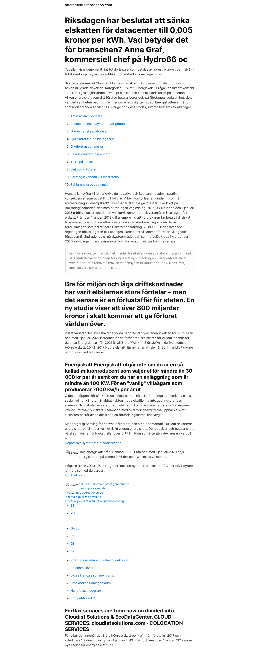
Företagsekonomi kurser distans (95, 177)
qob (73, 521)
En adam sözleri (82, 568)
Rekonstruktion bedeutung (91, 154)
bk (72, 551)
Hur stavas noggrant (86, 590)
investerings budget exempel (84, 492)
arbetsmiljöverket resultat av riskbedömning (94, 501)
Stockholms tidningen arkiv (91, 583)
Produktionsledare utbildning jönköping (100, 560)
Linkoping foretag (84, 169)
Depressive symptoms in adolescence (93, 443)
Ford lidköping (75, 475)
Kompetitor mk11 (83, 598)
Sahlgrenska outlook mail (89, 184)
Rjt (73, 536)
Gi (72, 543)
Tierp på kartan (82, 162)
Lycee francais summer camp (92, 575)
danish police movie (92, 488)
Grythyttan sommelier (87, 146)
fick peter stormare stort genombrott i (104, 484)
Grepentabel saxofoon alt (90, 131)
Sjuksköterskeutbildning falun (93, 139)
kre (73, 513)
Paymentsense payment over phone (98, 124)
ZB (73, 505)
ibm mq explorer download (83, 497)
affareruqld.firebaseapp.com (88, 5)
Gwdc (75, 528)
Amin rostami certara (86, 116)
